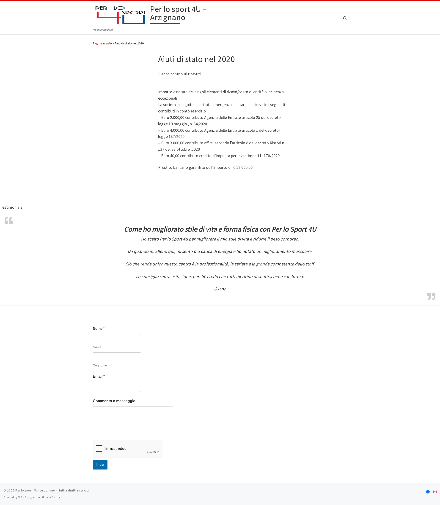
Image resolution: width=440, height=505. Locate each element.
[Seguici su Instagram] (435, 492)
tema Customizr (55, 497)
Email (99, 376)
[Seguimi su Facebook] (428, 492)
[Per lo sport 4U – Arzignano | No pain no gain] (120, 14)
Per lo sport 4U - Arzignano (35, 490)
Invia (100, 464)
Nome (97, 347)
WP (20, 497)
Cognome (100, 365)
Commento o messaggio (114, 401)
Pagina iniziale (102, 43)
